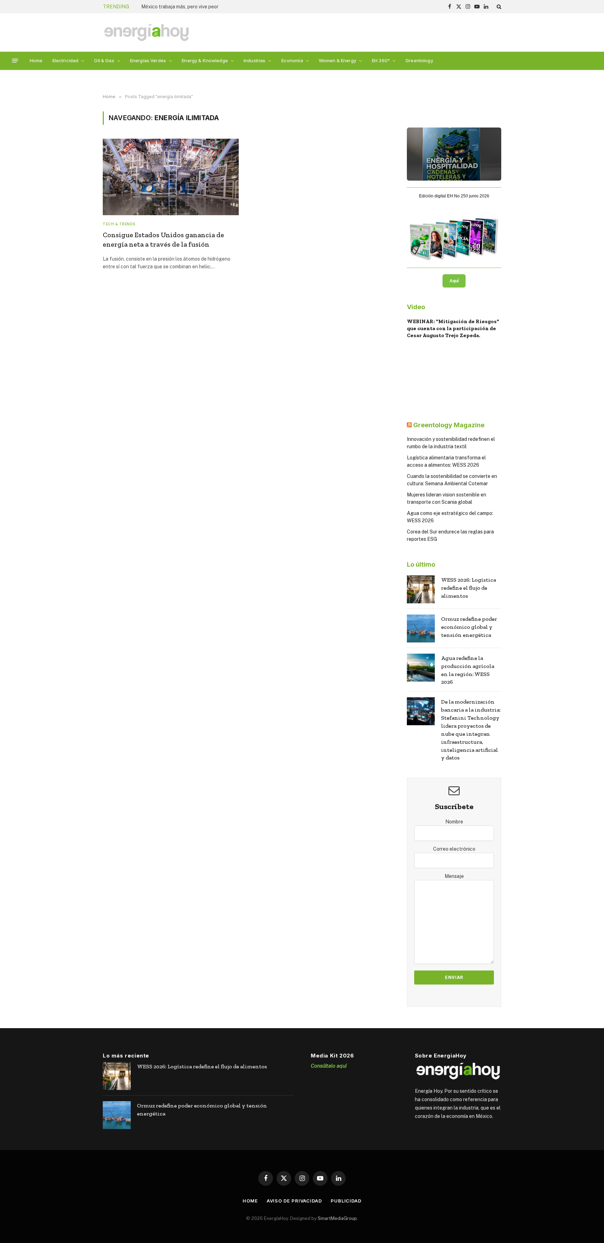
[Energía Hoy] (146, 32)
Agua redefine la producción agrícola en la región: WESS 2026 (467, 670)
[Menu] (15, 61)
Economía (292, 60)
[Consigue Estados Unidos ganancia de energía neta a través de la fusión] (171, 177)
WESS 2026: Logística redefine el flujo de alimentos (468, 587)
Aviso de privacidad (294, 1201)
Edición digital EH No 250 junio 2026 (454, 196)
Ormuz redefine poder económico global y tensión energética (469, 627)
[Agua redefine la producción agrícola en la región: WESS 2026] (421, 668)
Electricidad (65, 60)
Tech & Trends (119, 224)
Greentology (419, 60)
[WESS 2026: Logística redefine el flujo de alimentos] (421, 589)
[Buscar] (498, 6)
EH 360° (381, 60)
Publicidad (346, 1201)
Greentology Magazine (448, 425)
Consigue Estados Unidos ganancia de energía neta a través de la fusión (163, 239)
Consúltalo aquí (329, 1066)
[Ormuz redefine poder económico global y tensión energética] (421, 628)
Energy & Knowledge (205, 60)
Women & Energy (337, 60)
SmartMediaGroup (337, 1218)
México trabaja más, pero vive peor (179, 6)
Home (36, 60)
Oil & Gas (104, 60)
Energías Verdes (148, 60)
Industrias (254, 60)
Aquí (454, 280)
